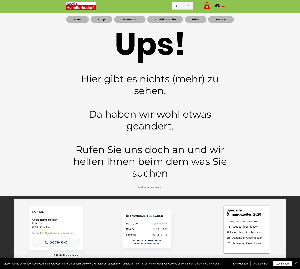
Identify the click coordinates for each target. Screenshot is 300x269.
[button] (207, 5)
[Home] (81, 6)
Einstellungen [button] (240, 263)
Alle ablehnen (260, 263)
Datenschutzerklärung (207, 263)
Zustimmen (282, 263)
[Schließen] (296, 263)
